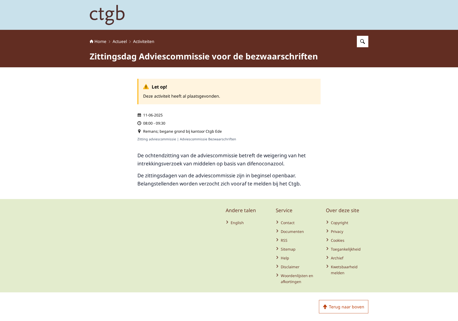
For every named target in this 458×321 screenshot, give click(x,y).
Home (100, 41)
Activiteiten (143, 41)
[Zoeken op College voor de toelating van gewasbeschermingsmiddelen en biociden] (362, 41)
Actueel (120, 41)
